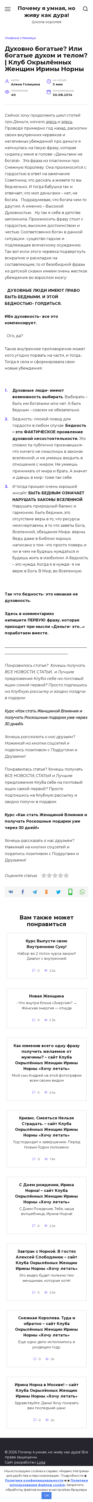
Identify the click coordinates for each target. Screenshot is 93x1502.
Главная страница (20, 38)
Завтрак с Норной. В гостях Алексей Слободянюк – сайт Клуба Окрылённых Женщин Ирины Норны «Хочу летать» (47, 1260)
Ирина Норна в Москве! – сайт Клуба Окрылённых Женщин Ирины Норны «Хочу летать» (46, 1390)
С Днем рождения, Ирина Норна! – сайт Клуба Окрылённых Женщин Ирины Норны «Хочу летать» (46, 1193)
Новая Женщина (46, 996)
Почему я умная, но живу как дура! (46, 11)
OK (46, 1495)
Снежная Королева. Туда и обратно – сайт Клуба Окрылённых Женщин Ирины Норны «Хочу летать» (46, 1326)
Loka (41, 1462)
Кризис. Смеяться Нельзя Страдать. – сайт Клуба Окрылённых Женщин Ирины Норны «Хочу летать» (46, 1126)
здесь (51, 122)
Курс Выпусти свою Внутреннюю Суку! (46, 944)
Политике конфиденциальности (34, 1480)
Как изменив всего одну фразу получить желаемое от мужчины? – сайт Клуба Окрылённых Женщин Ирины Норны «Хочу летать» (47, 1057)
